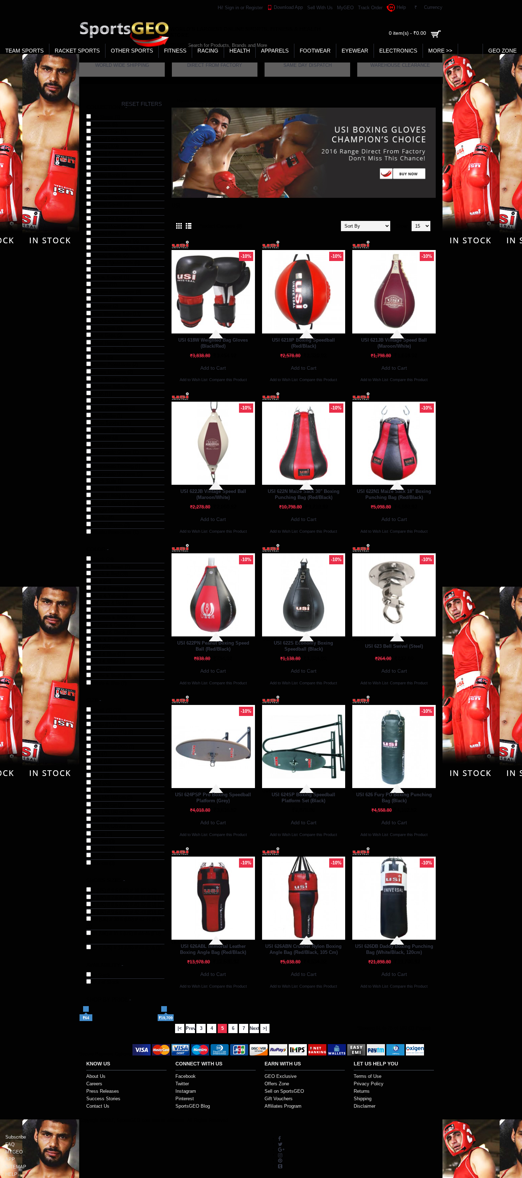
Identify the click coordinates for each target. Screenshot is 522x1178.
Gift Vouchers (279, 1098)
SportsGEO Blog (192, 1106)
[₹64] (86, 1009)
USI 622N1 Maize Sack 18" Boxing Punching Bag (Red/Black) (394, 494)
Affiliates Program (283, 1106)
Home (183, 100)
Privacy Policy (369, 1083)
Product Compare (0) (220, 226)
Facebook (185, 1076)
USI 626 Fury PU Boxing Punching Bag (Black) (394, 797)
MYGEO (14, 1152)
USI (215, 100)
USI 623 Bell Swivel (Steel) (394, 646)
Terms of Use (367, 1076)
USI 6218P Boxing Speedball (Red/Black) (303, 343)
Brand (200, 100)
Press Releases (102, 1091)
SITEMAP (15, 1166)
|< (180, 1028)
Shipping (362, 1098)
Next (254, 1028)
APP (10, 1159)
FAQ (10, 1144)
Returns (362, 1091)
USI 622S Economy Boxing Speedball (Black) (303, 646)
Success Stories (103, 1098)
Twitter (182, 1083)
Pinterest (184, 1098)
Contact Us (97, 1106)
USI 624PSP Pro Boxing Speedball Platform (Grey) (213, 797)
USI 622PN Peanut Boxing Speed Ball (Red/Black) (213, 646)
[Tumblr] (280, 1165)
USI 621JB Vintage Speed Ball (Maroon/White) (394, 343)
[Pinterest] (280, 1160)
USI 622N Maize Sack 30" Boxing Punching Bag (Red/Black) (303, 494)
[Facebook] (279, 1138)
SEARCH (177, 45)
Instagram (185, 1091)
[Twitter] (280, 1143)
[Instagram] (280, 1154)
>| (265, 1028)
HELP (11, 1174)
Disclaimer (364, 1106)
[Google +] (281, 1149)
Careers (94, 1083)
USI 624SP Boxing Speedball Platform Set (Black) (303, 797)
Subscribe (15, 1137)
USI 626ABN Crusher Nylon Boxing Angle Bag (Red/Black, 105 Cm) (303, 949)
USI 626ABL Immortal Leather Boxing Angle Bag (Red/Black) (213, 949)
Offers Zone (277, 1083)
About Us (95, 1076)
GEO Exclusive (281, 1076)
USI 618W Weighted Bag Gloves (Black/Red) (213, 343)
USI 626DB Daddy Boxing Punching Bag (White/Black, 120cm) (394, 949)
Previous (190, 1028)
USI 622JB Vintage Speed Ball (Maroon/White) (213, 494)
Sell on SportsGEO (284, 1091)
